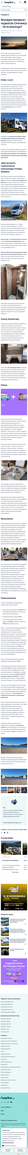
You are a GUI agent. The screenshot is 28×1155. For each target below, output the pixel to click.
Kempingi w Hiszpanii (5, 1021)
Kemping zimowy (4, 1077)
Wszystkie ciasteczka (10, 1146)
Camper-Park (4, 1059)
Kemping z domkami (5, 1088)
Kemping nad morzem (6, 1054)
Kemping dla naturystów (6, 1038)
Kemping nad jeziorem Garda (7, 1001)
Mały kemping (4, 1085)
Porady (8, 32)
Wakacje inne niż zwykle (15, 92)
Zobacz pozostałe (5, 1031)
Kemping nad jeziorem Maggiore (8, 1012)
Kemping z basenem (5, 1046)
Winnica (3, 1051)
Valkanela (8, 107)
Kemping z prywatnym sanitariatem (9, 1041)
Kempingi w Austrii (5, 1029)
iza (21, 30)
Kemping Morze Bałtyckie (6, 1004)
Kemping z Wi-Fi (4, 1064)
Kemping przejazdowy (6, 1048)
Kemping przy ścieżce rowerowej (8, 1080)
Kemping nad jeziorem (6, 1069)
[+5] (24, 790)
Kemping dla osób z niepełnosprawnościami (11, 1067)
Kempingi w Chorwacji (6, 1026)
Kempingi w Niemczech (6, 1024)
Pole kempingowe (5, 1082)
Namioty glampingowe (6, 1072)
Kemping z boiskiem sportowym (8, 1056)
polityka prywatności (8, 1142)
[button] (14, 14)
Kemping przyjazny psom (6, 1061)
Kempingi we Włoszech (6, 1018)
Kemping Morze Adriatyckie (7, 1009)
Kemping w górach (5, 1074)
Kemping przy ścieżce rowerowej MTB (9, 1043)
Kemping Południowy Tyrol (7, 1007)
